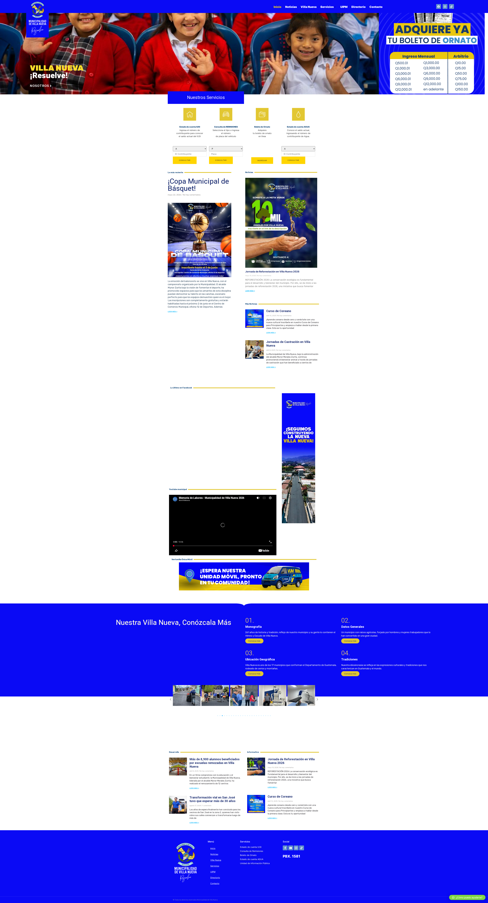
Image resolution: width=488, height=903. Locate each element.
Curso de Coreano (278, 311)
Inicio (277, 7)
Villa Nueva (309, 7)
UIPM (344, 7)
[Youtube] (290, 847)
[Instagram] (445, 6)
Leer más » (172, 311)
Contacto (376, 7)
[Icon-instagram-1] (296, 847)
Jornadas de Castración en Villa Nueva (288, 344)
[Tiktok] (451, 6)
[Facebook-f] (285, 847)
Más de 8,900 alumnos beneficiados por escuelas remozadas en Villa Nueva (214, 763)
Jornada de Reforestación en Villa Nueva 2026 (272, 271)
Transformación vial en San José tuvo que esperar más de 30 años (212, 799)
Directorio (358, 7)
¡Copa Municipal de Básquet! (198, 185)
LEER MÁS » (250, 291)
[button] (254, 640)
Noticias (291, 7)
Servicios (327, 7)
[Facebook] (438, 6)
